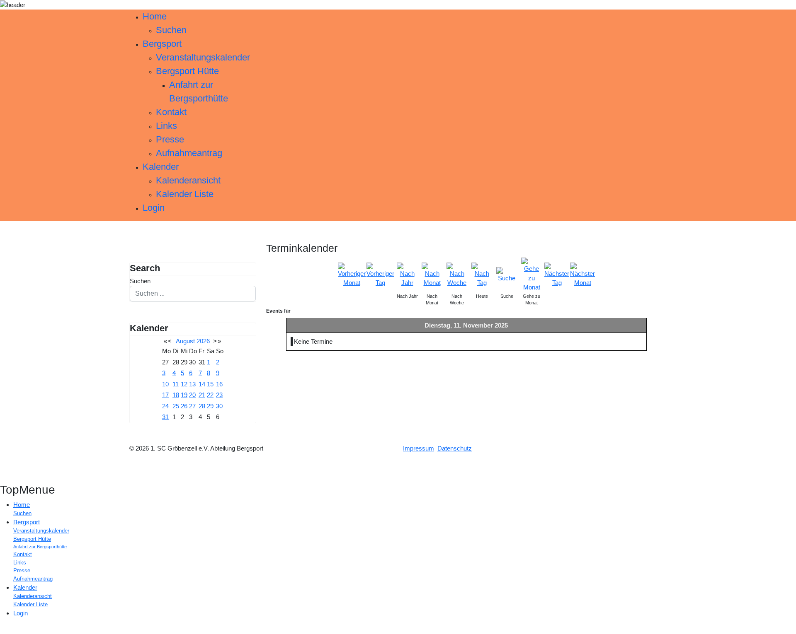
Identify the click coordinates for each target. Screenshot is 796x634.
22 (210, 394)
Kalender (161, 167)
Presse (170, 139)
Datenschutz (454, 448)
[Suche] (506, 274)
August (185, 341)
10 (165, 384)
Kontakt (171, 112)
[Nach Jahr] (407, 274)
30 (219, 406)
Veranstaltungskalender (203, 57)
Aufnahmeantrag (189, 153)
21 (202, 394)
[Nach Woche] (457, 274)
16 (219, 384)
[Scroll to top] (2, 628)
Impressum (418, 448)
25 (175, 406)
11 (175, 384)
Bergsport (162, 44)
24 (165, 406)
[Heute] (481, 274)
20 (192, 394)
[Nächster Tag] (556, 274)
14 (202, 384)
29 (210, 406)
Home (155, 16)
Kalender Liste (185, 194)
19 (184, 394)
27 (192, 406)
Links (166, 126)
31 (165, 416)
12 (184, 384)
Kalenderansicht (188, 180)
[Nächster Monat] (582, 274)
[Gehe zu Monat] (531, 274)
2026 (203, 341)
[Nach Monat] (432, 274)
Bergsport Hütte (187, 71)
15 (210, 384)
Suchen (171, 30)
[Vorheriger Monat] (352, 274)
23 (219, 394)
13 (192, 384)
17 (165, 394)
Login (154, 207)
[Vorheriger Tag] (380, 274)
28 (202, 406)
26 (184, 406)
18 (175, 394)
